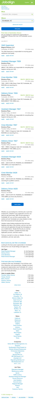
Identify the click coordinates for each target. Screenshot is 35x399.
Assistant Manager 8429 (11, 157)
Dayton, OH (17, 307)
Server (17, 373)
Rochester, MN (17, 303)
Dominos (17, 345)
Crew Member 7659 (9, 77)
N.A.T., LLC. (17, 363)
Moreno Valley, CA (17, 298)
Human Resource (18, 378)
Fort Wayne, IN (17, 294)
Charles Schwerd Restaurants (17, 349)
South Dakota (17, 336)
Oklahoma (17, 320)
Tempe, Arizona (5, 277)
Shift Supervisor (7, 45)
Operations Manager (17, 369)
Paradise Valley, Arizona (8, 275)
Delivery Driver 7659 (9, 93)
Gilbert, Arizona (5, 282)
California (17, 318)
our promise (22, 397)
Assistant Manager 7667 (11, 109)
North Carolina (17, 325)
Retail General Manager (8, 256)
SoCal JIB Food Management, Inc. (17, 343)
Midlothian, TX (17, 305)
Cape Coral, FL (17, 300)
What (3, 11)
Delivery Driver (5, 253)
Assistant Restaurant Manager (17, 376)
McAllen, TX (17, 308)
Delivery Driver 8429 (9, 189)
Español (27, 2)
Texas (17, 338)
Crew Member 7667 (9, 125)
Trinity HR (17, 352)
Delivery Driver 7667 (9, 141)
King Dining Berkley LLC (17, 360)
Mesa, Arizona (5, 278)
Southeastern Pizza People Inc (17, 347)
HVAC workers (17, 374)
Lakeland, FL (17, 312)
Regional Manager (17, 383)
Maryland (17, 322)
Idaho (17, 331)
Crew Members (5, 254)
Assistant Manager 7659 (11, 61)
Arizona (17, 327)
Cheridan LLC (17, 358)
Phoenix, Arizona (6, 280)
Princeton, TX (17, 296)
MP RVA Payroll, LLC (17, 356)
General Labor (17, 382)
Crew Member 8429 (9, 173)
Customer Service (17, 389)
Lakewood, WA (17, 301)
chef (17, 387)
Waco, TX (17, 310)
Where (3, 18)
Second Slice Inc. (17, 354)
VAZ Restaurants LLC (17, 361)
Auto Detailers (18, 380)
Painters (17, 385)
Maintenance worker (17, 371)
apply (2, 55)
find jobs (17, 28)
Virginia (17, 334)
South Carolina (17, 329)
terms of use (5, 397)
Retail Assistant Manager (8, 251)
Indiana (17, 323)
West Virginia (17, 332)
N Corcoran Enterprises (17, 351)
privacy (14, 397)
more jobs (17, 204)
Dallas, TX (17, 292)
